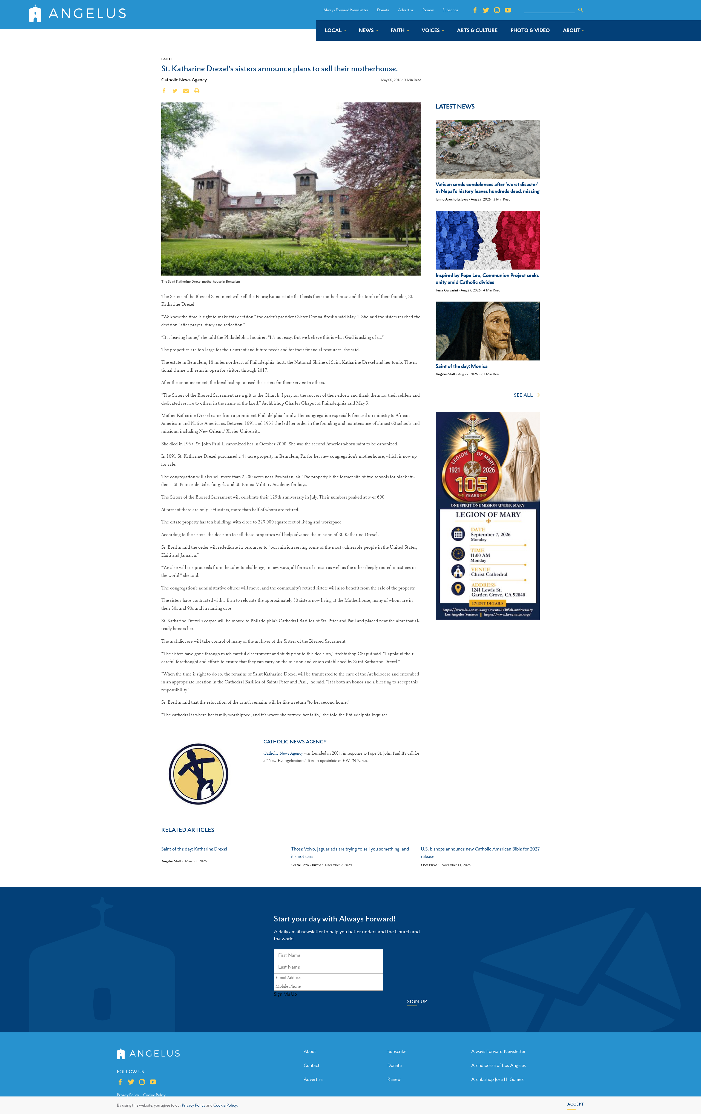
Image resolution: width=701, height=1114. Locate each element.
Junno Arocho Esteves (452, 199)
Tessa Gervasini (447, 290)
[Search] (581, 10)
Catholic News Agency (184, 79)
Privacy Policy (193, 1105)
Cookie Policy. (225, 1105)
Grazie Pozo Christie (306, 865)
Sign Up (417, 1001)
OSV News (429, 865)
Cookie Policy (154, 1094)
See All (523, 395)
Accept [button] (575, 1104)
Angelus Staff (445, 374)
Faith (166, 59)
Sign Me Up (285, 994)
